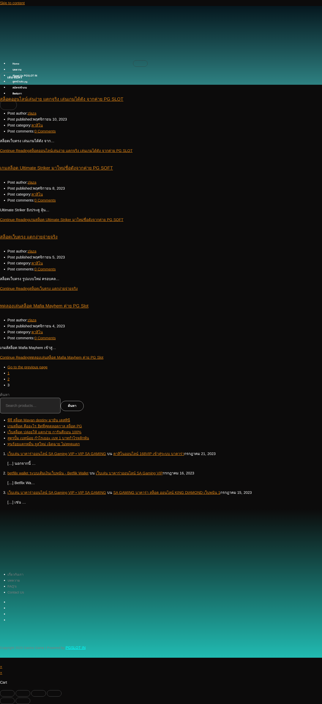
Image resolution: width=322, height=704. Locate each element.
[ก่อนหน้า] (7, 701)
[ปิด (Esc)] (54, 693)
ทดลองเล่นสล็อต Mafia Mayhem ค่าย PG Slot (44, 305)
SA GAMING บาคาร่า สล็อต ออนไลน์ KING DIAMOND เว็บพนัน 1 (166, 492)
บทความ (17, 69)
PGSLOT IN (76, 648)
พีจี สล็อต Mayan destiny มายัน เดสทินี (38, 420)
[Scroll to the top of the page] (1, 661)
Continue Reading (66, 151)
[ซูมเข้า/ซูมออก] (7, 693)
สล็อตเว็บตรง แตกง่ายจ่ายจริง (29, 236)
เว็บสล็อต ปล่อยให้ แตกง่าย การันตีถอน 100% (44, 432)
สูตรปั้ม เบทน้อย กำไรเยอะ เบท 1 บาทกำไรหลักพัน (48, 438)
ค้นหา (5, 395)
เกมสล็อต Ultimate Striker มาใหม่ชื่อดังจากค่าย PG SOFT (56, 167)
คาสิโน (37, 125)
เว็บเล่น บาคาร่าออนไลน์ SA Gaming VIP (129, 473)
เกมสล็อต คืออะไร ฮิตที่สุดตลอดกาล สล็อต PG (44, 426)
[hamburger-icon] (140, 63)
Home (15, 63)
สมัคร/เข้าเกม (19, 87)
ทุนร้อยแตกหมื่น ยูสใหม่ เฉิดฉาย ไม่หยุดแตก (43, 444)
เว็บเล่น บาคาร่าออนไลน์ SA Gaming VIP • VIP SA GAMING (56, 454)
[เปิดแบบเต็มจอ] (23, 693)
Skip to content (12, 3)
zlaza (32, 113)
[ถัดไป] (23, 701)
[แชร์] (38, 693)
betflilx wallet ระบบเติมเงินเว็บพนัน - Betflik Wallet (48, 473)
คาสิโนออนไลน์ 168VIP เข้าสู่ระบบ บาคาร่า (148, 454)
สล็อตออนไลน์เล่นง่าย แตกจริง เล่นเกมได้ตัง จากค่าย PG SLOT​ (61, 99)
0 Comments (45, 131)
